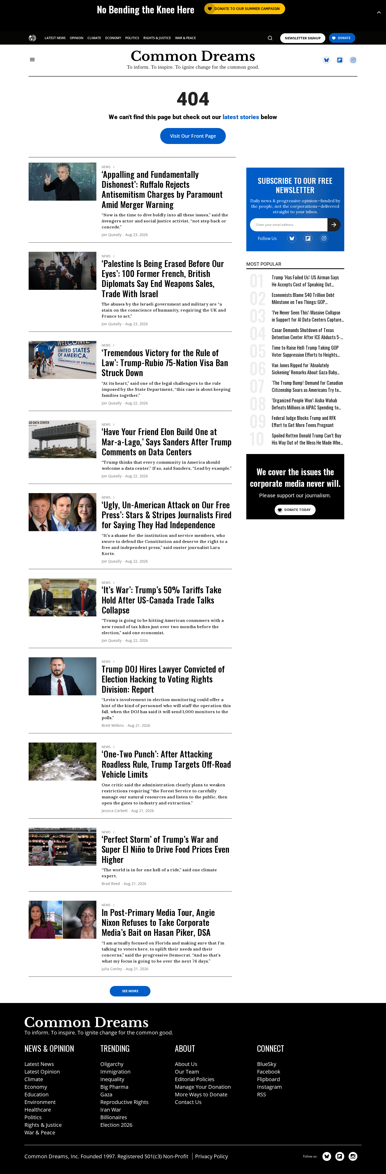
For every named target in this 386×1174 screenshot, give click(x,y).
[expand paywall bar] (379, 12)
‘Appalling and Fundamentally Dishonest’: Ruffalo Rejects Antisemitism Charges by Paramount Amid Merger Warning (162, 189)
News (106, 167)
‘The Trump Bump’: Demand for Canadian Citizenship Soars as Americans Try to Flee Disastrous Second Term (307, 386)
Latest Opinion (42, 1071)
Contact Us (188, 1102)
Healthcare (37, 1109)
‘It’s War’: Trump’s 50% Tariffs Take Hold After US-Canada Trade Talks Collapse (161, 599)
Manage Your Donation (203, 1086)
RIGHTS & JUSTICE (157, 38)
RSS (261, 1094)
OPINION (76, 38)
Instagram (269, 1086)
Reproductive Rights (124, 1102)
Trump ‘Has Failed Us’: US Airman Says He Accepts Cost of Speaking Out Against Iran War (305, 281)
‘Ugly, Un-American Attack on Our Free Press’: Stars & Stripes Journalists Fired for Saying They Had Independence (167, 514)
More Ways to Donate (201, 1094)
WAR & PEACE (185, 38)
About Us (186, 1064)
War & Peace (39, 1132)
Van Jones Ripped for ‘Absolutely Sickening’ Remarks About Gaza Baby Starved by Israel (304, 369)
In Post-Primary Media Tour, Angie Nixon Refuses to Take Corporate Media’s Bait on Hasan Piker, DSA (158, 922)
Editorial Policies (195, 1079)
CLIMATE (94, 38)
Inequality (112, 1079)
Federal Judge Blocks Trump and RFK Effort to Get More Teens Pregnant (304, 421)
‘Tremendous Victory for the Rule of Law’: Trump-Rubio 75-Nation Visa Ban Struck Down (165, 362)
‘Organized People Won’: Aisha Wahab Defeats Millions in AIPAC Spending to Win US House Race (305, 404)
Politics (33, 1117)
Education (36, 1094)
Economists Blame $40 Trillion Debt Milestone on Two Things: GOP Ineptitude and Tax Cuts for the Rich (304, 298)
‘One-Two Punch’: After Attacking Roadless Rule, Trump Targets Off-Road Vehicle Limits (166, 764)
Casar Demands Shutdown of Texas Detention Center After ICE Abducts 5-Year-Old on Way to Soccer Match (306, 334)
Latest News (39, 1064)
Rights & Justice (43, 1124)
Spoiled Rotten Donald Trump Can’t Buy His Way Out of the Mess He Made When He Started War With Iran (307, 439)
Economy (35, 1086)
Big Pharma (114, 1086)
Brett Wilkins (113, 725)
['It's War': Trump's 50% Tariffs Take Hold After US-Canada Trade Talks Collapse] (62, 597)
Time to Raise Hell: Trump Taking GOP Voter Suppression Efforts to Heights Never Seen (305, 351)
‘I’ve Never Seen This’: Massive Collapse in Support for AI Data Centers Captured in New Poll (307, 316)
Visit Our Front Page (193, 136)
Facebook (268, 1071)
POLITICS (132, 38)
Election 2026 (116, 1124)
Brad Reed (111, 884)
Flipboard (268, 1079)
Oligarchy (111, 1064)
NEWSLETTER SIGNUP (303, 38)
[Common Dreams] (33, 37)
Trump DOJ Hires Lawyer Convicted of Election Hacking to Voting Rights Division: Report (163, 679)
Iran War (110, 1109)
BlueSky (266, 1064)
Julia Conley (112, 969)
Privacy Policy (211, 1156)
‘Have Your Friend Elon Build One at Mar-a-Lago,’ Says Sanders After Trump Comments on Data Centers (167, 441)
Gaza (106, 1094)
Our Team (187, 1071)
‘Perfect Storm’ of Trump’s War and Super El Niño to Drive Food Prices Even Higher (165, 849)
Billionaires (113, 1117)
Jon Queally (112, 235)
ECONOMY (113, 38)
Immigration (115, 1071)
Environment (40, 1102)
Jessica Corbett (115, 811)
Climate (33, 1079)
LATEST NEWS (55, 38)
